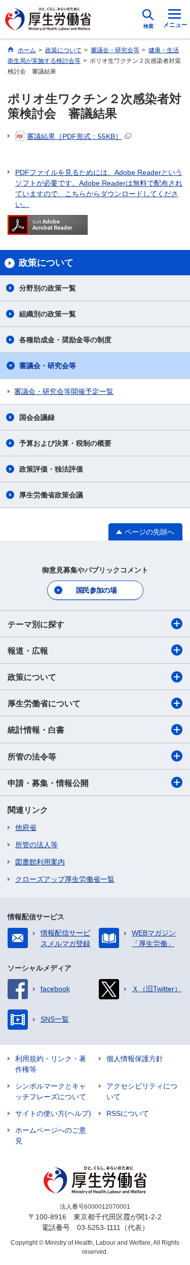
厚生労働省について (44, 703)
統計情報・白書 (36, 730)
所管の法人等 (36, 845)
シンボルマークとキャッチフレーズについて (50, 1091)
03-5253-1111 (99, 1227)
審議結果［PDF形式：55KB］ (74, 136)
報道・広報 (28, 650)
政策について (32, 677)
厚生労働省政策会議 (51, 495)
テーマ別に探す (36, 624)
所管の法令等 (32, 756)
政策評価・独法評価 (51, 469)
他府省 (25, 827)
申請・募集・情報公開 (48, 783)
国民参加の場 (96, 590)
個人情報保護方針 (134, 1059)
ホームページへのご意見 (50, 1135)
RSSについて (127, 1113)
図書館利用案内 (40, 862)
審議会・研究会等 (47, 366)
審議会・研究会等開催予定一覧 (63, 391)
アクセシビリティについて (141, 1091)
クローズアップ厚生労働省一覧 (65, 879)
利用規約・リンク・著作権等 (50, 1064)
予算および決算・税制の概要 (65, 443)
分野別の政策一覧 (47, 288)
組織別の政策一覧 (47, 314)
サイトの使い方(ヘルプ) (53, 1113)
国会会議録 (37, 417)
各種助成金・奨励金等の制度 (65, 340)
